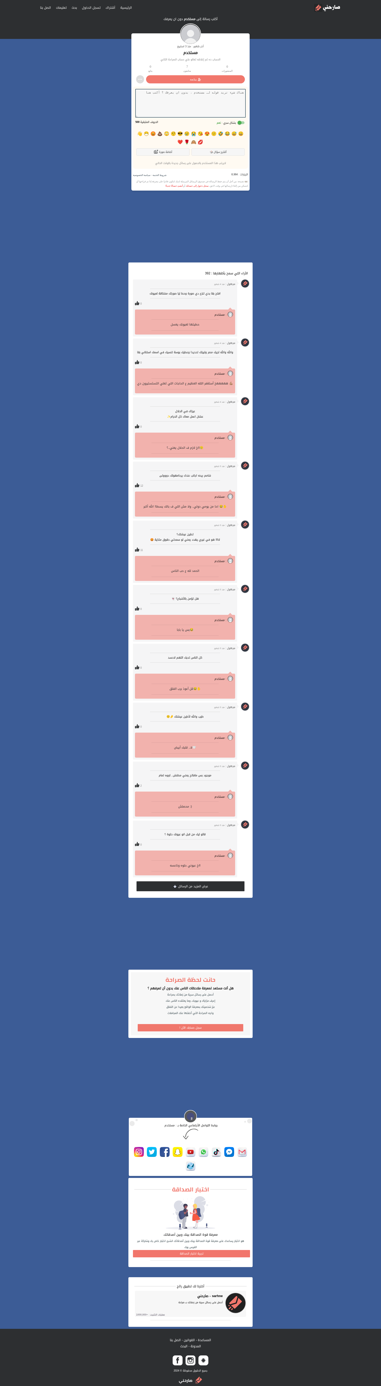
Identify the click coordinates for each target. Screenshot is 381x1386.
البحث (184, 1346)
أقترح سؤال (218, 151)
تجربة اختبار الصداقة (191, 1253)
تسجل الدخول (91, 8)
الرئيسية (126, 8)
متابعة (193, 79)
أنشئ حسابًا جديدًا (174, 185)
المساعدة (204, 1340)
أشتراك (110, 8)
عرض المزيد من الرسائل (192, 886)
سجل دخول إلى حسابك (197, 185)
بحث (74, 8)
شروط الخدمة (159, 175)
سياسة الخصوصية (141, 175)
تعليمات (61, 8)
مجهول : (224, 284)
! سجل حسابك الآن (190, 1028)
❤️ (180, 142)
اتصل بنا (45, 8)
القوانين (189, 1340)
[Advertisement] (190, 226)
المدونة (195, 1346)
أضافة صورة (165, 151)
